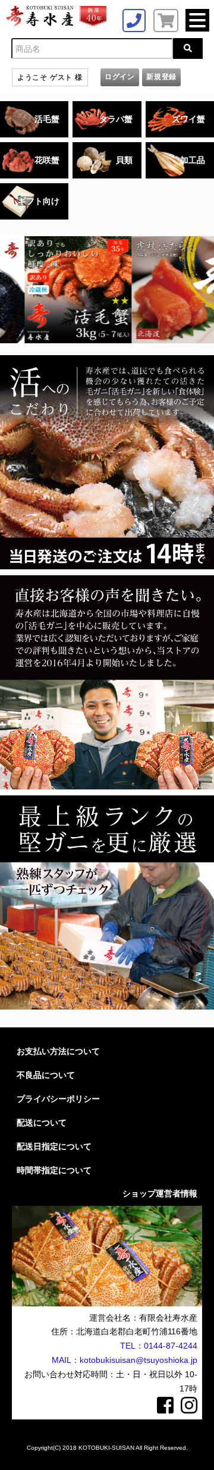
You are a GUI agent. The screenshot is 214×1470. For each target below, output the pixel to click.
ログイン (120, 77)
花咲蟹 (46, 160)
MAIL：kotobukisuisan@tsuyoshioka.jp (124, 1360)
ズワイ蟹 (188, 119)
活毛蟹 (46, 119)
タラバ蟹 (116, 119)
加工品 (192, 160)
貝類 (124, 160)
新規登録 (161, 77)
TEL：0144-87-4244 (158, 1345)
